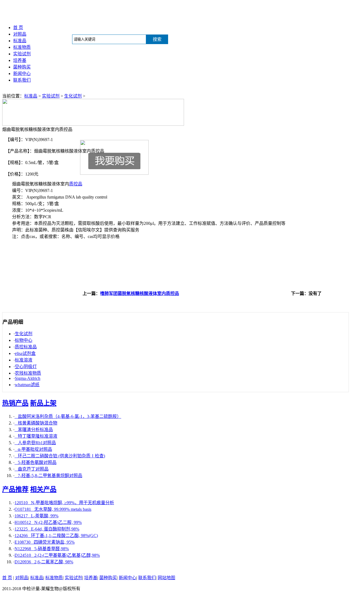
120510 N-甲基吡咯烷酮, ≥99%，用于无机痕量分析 (64, 502)
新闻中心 (22, 73)
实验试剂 (22, 53)
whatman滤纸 (27, 384)
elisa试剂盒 (25, 353)
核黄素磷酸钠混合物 (36, 423)
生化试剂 (73, 96)
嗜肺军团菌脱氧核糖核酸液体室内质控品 (139, 293)
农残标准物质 (28, 373)
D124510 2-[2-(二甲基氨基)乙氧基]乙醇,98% (57, 555)
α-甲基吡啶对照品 (33, 449)
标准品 (19, 40)
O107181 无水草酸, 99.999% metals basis (53, 509)
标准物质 (22, 47)
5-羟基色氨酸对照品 (35, 462)
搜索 (157, 39)
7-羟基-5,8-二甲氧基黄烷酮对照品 (48, 475)
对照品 (19, 34)
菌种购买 (22, 67)
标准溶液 (23, 360)
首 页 (18, 27)
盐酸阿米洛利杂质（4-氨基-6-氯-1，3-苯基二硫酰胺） (68, 416)
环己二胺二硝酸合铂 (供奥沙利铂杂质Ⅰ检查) (60, 456)
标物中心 (23, 340)
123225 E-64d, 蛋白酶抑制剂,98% (47, 529)
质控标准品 (26, 347)
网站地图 (166, 577)
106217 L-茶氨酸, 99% (36, 515)
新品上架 (43, 403)
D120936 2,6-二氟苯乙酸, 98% (44, 562)
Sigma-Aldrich (27, 378)
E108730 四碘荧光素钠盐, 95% (45, 542)
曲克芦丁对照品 (32, 469)
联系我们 (22, 80)
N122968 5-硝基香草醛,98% (42, 548)
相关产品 (43, 489)
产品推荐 (15, 489)
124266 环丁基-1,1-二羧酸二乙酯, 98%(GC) (56, 535)
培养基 (19, 60)
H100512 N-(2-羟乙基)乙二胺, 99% (48, 522)
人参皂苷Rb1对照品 (35, 442)
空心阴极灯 (26, 366)
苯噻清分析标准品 (34, 429)
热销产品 (15, 403)
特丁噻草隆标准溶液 (36, 436)
